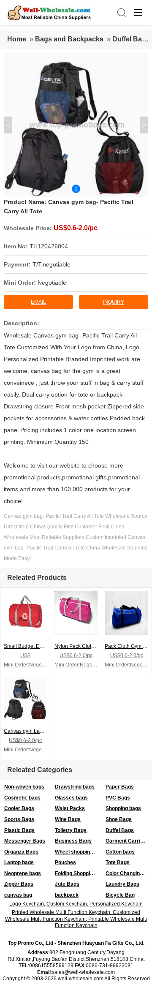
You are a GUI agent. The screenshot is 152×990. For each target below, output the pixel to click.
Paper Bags (120, 787)
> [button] (144, 125)
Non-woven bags (24, 787)
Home (16, 39)
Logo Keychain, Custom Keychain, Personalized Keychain (76, 904)
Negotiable (52, 282)
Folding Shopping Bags (78, 873)
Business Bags (73, 841)
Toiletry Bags (71, 830)
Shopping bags (123, 808)
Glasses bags (71, 798)
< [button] (8, 125)
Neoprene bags (22, 873)
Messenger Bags (24, 841)
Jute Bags (67, 884)
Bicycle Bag (120, 895)
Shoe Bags (119, 819)
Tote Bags (118, 862)
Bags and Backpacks (69, 39)
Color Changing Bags (129, 873)
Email (38, 302)
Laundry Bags (122, 884)
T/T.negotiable (52, 264)
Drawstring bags (75, 787)
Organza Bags (21, 852)
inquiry (113, 302)
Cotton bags (120, 852)
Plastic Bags (19, 830)
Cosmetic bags (22, 798)
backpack (67, 895)
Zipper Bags (18, 884)
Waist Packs (70, 808)
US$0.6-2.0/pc (76, 227)
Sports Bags (19, 819)
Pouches (65, 862)
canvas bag (18, 895)
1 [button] (76, 189)
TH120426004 (49, 246)
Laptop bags (19, 862)
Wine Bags (68, 819)
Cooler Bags (19, 808)
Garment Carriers (127, 841)
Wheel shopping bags (78, 852)
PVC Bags (118, 798)
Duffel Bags (131, 39)
